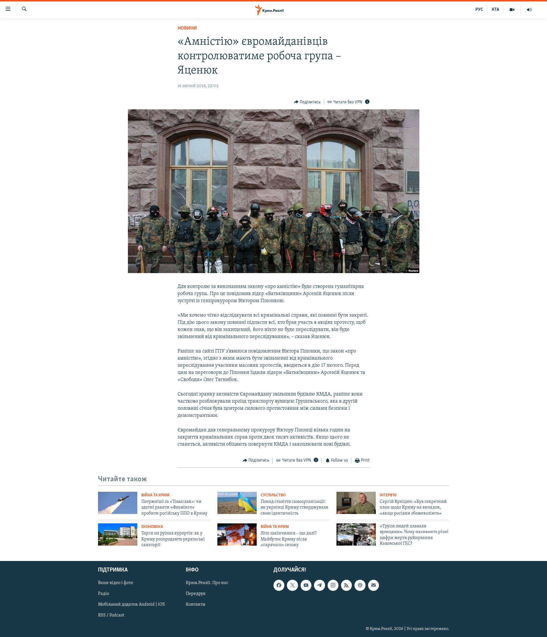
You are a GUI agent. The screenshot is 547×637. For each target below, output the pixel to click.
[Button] (307, 102)
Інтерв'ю (388, 495)
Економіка (152, 527)
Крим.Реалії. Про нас (207, 583)
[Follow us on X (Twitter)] (292, 585)
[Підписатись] (373, 585)
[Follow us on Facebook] (279, 585)
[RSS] (346, 585)
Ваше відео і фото (115, 583)
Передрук (196, 594)
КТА (495, 9)
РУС (479, 9)
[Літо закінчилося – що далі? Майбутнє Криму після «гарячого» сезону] (237, 534)
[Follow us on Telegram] (319, 585)
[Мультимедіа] (512, 10)
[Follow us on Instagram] (333, 585)
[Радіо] (529, 10)
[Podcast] (359, 585)
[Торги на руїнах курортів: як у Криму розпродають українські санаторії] (117, 534)
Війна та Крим (155, 495)
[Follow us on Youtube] (306, 585)
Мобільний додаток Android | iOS (131, 605)
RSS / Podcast (111, 615)
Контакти (195, 605)
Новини (187, 28)
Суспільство (273, 495)
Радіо (103, 594)
